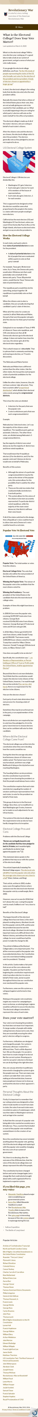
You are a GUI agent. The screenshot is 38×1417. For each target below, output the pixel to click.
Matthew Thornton (10, 1355)
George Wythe (8, 1305)
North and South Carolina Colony (15, 1249)
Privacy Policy (6, 1409)
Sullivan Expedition (12, 1227)
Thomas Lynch (8, 1317)
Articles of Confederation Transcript (16, 1246)
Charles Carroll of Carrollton (13, 1272)
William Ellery (8, 1334)
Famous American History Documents (17, 1290)
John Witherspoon (9, 1364)
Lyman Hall (7, 1325)
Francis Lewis (7, 1302)
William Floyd (8, 1379)
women (26, 1218)
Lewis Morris (7, 1382)
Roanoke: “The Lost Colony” (13, 1257)
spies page (15, 1215)
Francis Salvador (9, 1394)
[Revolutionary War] (5, 14)
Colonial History (9, 1266)
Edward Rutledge (9, 1343)
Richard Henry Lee (9, 1278)
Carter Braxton (8, 1311)
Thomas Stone (8, 1287)
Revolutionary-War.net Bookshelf (15, 1376)
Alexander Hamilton (15, 1194)
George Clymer (8, 1284)
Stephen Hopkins (9, 1396)
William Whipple (9, 1346)
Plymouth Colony (9, 1260)
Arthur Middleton (9, 1337)
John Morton (7, 1340)
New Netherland (9, 1275)
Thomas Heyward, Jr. (10, 1299)
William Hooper (8, 1385)
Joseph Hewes (8, 1370)
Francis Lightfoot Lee (10, 1349)
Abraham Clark (8, 1367)
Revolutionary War (20, 10)
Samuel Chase (8, 1391)
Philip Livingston (9, 1293)
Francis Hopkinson (9, 1328)
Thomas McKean (9, 1373)
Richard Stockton (9, 1263)
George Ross (7, 1308)
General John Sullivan (10, 1296)
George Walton (8, 1331)
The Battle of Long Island (14, 1230)
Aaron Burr (12, 1202)
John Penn (6, 1314)
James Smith (7, 1352)
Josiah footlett (8, 1388)
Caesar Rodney (8, 1269)
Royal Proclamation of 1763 (13, 1400)
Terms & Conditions (19, 1409)
